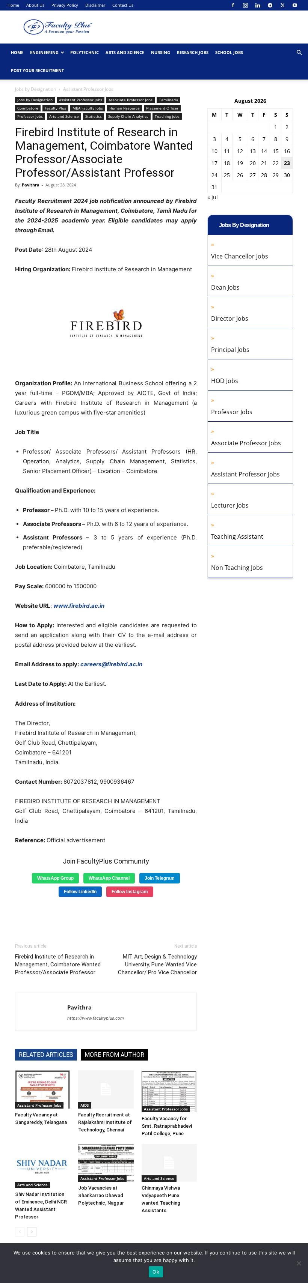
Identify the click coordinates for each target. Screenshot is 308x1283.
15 (276, 151)
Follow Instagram (130, 891)
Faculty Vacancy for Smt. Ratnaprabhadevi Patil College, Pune (167, 1126)
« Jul (212, 197)
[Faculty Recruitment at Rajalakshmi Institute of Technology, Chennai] (105, 1089)
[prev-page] (19, 1231)
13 (253, 151)
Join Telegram (160, 878)
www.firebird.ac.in (78, 605)
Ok (155, 1272)
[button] (299, 52)
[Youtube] (294, 5)
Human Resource (124, 108)
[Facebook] (233, 5)
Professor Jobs (30, 116)
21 (264, 163)
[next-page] (31, 1231)
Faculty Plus (55, 108)
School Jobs (229, 52)
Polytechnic (84, 52)
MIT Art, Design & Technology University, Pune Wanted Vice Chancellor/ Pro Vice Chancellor (157, 964)
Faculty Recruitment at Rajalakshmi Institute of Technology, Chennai (105, 1122)
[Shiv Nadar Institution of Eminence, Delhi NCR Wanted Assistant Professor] (42, 1166)
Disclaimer (95, 5)
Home (13, 5)
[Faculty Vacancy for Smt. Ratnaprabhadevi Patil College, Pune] (169, 1091)
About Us (35, 5)
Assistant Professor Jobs (80, 99)
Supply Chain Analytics (128, 116)
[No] (298, 1263)
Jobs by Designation (35, 89)
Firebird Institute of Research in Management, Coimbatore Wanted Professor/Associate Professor (58, 964)
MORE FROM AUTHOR (114, 1054)
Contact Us (122, 5)
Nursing (160, 52)
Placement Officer (162, 108)
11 (227, 151)
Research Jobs (192, 52)
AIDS (84, 1105)
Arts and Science (125, 52)
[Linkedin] (257, 5)
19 (240, 163)
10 (214, 151)
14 (264, 151)
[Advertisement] (106, 917)
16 (287, 151)
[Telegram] (270, 5)
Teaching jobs (167, 116)
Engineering (44, 52)
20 (253, 163)
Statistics (93, 116)
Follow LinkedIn (80, 891)
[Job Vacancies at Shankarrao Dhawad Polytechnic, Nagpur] (105, 1163)
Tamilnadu (168, 99)
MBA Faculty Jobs (87, 108)
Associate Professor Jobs (130, 99)
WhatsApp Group (55, 878)
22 (276, 163)
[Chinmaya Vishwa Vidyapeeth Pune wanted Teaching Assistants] (169, 1163)
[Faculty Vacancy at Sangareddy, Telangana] (42, 1089)
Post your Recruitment (37, 70)
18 (227, 163)
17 (214, 163)
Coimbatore (27, 108)
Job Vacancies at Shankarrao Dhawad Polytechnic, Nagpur (101, 1195)
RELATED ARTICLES (46, 1054)
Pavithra (30, 185)
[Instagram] (245, 5)
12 (240, 151)
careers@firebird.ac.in (111, 664)
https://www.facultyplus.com (95, 1018)
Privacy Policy (64, 5)
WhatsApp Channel (109, 878)
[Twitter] (282, 5)
